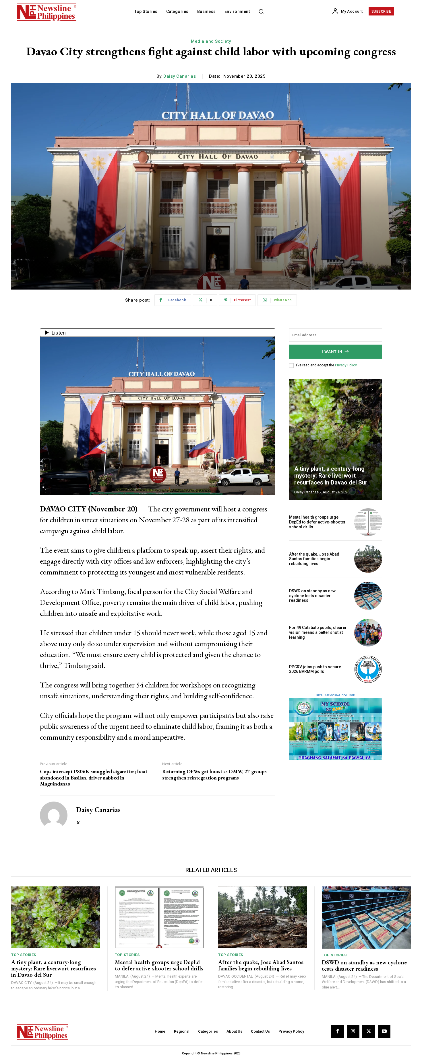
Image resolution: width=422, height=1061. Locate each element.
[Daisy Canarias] (53, 815)
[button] (260, 11)
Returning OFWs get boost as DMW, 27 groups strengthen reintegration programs (214, 774)
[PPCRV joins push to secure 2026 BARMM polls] (368, 669)
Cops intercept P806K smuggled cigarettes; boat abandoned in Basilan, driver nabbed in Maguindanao (93, 777)
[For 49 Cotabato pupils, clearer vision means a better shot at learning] (368, 632)
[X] (78, 821)
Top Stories (23, 955)
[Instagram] (353, 1031)
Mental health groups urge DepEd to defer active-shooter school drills (317, 522)
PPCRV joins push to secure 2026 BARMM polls (315, 669)
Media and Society (211, 41)
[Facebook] (337, 1031)
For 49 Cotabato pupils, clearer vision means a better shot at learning (318, 632)
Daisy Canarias (179, 76)
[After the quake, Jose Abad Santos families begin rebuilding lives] (368, 559)
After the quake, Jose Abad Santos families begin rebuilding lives (314, 559)
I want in (332, 351)
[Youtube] (384, 1031)
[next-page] (372, 389)
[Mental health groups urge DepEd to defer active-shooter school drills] (368, 522)
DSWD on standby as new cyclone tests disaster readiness (312, 596)
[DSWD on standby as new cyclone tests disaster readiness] (368, 595)
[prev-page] (362, 389)
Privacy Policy (346, 365)
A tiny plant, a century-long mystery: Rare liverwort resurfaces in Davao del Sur (330, 475)
